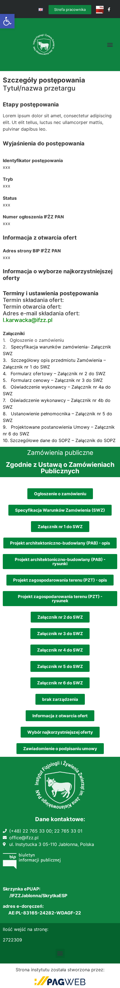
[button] (7, 21)
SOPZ (110, 440)
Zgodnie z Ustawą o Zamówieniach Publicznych (60, 468)
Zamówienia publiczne (60, 453)
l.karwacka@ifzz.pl (27, 320)
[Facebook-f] (109, 9)
